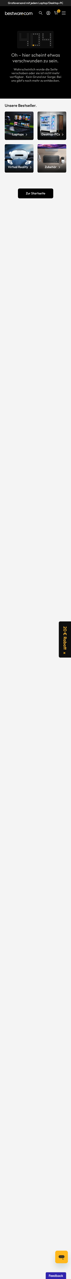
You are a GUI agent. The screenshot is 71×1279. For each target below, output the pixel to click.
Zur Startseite (35, 193)
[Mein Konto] (48, 13)
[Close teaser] (64, 653)
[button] (65, 639)
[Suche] (40, 13)
